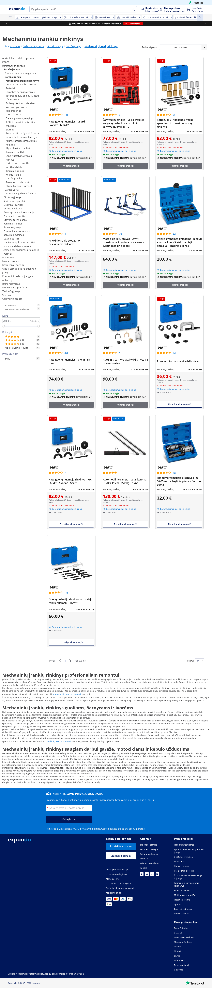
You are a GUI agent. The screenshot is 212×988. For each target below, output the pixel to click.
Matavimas (8, 257)
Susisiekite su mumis (121, 846)
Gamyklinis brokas (12, 298)
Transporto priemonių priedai (21, 73)
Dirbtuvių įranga (12, 197)
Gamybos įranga (12, 227)
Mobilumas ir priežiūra (14, 287)
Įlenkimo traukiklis (15, 152)
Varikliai (7, 253)
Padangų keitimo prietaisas (20, 103)
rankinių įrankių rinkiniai (59, 741)
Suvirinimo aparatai (14, 201)
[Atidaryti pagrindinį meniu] (10, 17)
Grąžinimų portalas (121, 855)
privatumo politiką (90, 828)
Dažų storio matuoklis (18, 163)
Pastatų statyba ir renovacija (18, 212)
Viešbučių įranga (11, 291)
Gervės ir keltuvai (12, 208)
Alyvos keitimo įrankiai (18, 148)
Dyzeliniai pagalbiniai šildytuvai (21, 193)
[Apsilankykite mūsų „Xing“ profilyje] (157, 874)
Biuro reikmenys (11, 283)
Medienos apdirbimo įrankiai (19, 242)
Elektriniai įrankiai (13, 204)
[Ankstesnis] (60, 660)
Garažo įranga (11, 69)
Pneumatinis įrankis (14, 216)
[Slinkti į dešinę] (205, 23)
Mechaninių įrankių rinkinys (22, 80)
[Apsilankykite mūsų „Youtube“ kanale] (141, 874)
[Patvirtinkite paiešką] (133, 9)
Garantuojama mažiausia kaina (67, 151)
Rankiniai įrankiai (12, 223)
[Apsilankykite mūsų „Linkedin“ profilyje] (152, 874)
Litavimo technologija (15, 219)
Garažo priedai (14, 178)
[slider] (4, 326)
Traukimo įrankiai (15, 171)
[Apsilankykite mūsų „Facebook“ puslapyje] (147, 874)
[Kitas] (70, 660)
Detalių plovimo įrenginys (19, 118)
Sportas (6, 295)
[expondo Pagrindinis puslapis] (6, 46)
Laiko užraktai (13, 114)
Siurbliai (10, 129)
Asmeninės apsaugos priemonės (21, 250)
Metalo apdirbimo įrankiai (17, 246)
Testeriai (10, 88)
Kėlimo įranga (13, 174)
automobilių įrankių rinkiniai (67, 694)
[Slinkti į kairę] (6, 23)
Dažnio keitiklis (11, 238)
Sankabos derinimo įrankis (20, 92)
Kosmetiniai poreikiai (13, 265)
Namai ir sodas (10, 261)
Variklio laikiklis (14, 167)
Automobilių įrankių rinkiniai (21, 84)
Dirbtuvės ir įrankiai (14, 65)
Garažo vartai (12, 189)
